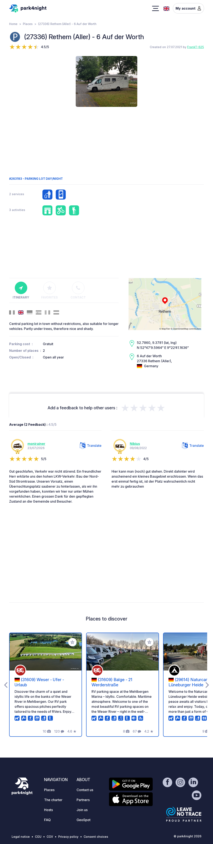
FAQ (47, 820)
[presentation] (5, 684)
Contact (78, 297)
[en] (166, 8)
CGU (38, 836)
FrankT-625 (195, 47)
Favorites (49, 297)
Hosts (48, 810)
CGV (50, 836)
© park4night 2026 (187, 836)
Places (28, 24)
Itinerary (21, 297)
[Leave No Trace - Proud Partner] (184, 814)
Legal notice (21, 836)
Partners (83, 800)
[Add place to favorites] (72, 642)
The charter (53, 800)
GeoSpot (83, 820)
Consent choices (96, 836)
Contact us (85, 790)
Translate (94, 445)
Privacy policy (68, 836)
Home (13, 24)
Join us (82, 810)
